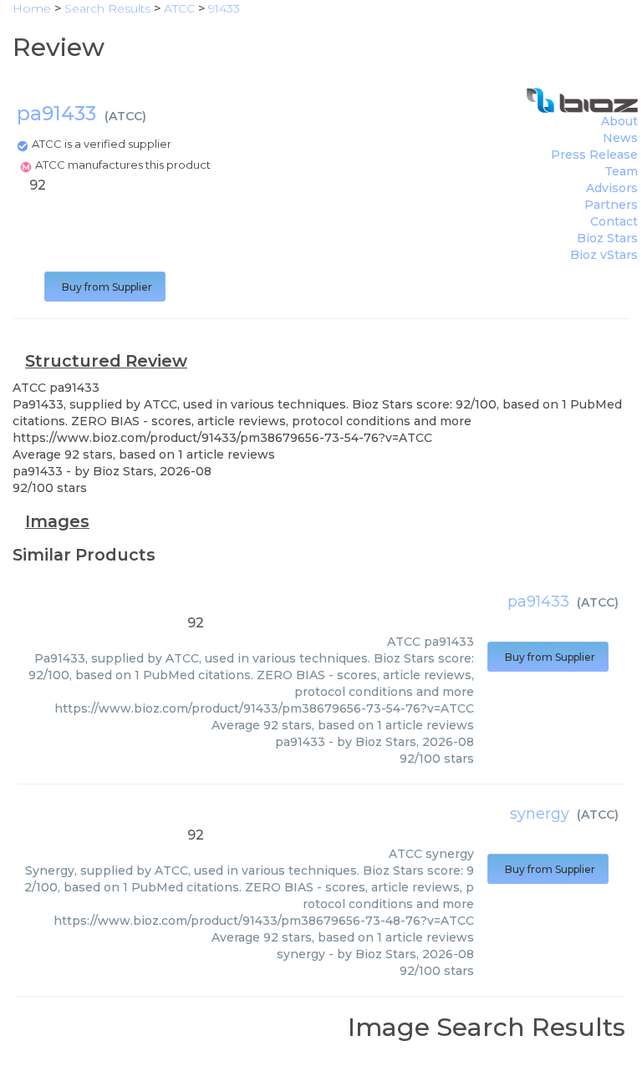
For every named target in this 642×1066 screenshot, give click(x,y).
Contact (614, 221)
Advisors (612, 187)
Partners (611, 204)
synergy (539, 814)
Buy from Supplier (105, 287)
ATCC (125, 116)
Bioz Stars (607, 238)
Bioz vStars (604, 254)
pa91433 (538, 601)
